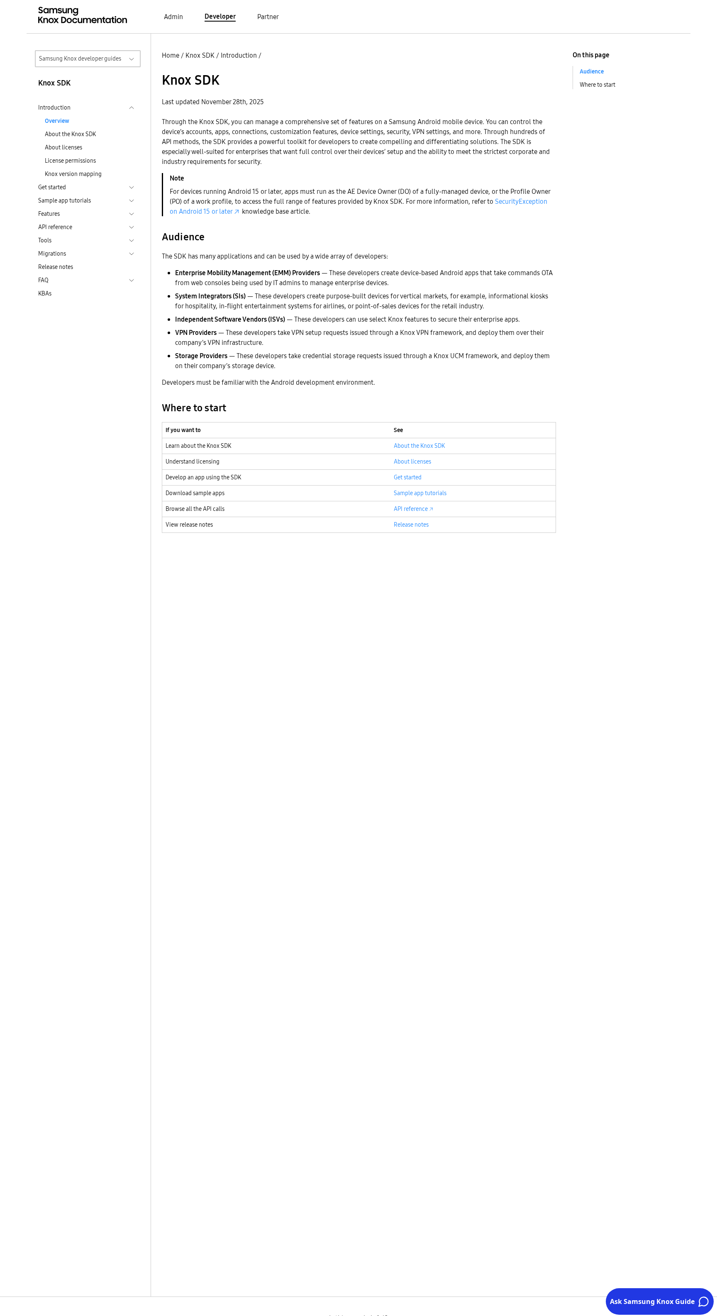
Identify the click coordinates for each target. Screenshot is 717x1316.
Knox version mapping (73, 174)
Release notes (55, 267)
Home (170, 55)
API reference (411, 509)
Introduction (239, 55)
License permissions (70, 160)
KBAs (44, 293)
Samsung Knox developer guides (80, 58)
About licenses (63, 147)
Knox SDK (200, 55)
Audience (592, 71)
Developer (220, 16)
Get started (408, 477)
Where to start (597, 85)
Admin (173, 16)
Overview (57, 121)
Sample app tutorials (420, 493)
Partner (268, 16)
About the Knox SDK (70, 134)
